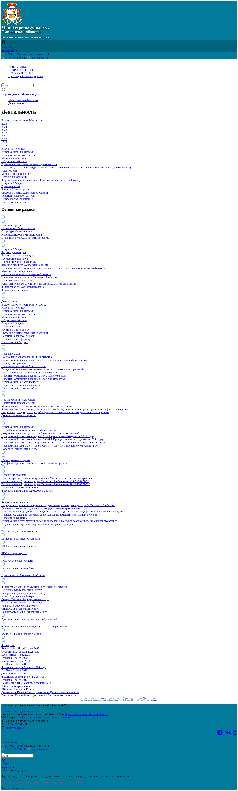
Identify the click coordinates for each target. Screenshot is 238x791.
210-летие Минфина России (18, 689)
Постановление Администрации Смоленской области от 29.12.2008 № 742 (45, 484)
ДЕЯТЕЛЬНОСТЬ (19, 66)
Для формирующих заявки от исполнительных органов (34, 463)
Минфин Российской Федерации (21, 538)
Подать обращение (9, 48)
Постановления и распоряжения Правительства (29, 372)
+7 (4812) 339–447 (15, 57)
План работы (9, 170)
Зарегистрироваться (13, 787)
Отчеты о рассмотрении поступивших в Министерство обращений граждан (46, 478)
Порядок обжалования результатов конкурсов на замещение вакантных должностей (51, 514)
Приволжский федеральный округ (21, 602)
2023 (4, 129)
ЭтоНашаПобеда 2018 (14, 670)
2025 (4, 123)
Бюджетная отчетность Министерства (23, 120)
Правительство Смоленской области (23, 575)
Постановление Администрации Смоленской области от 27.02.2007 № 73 (45, 481)
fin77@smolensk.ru (149, 700)
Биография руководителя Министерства (25, 237)
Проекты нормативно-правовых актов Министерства (33, 378)
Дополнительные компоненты (19, 448)
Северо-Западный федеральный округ (24, 593)
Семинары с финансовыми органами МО (26, 682)
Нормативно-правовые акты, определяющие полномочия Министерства (44, 359)
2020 (4, 139)
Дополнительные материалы (18, 415)
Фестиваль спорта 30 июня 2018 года (23, 667)
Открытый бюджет (12, 183)
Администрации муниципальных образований (29, 619)
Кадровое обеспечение (14, 502)
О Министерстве (11, 225)
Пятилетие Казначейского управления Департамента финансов (39, 695)
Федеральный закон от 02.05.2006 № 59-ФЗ (27, 490)
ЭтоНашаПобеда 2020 (14, 657)
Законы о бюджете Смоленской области (25, 264)
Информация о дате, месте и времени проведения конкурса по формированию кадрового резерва (59, 520)
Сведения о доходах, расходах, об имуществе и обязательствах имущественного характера (55, 412)
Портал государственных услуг (20, 531)
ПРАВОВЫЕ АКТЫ (20, 73)
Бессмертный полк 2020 (15, 654)
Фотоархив (8, 645)
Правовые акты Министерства (19, 487)
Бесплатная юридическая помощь (21, 633)
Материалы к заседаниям (16, 173)
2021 (4, 136)
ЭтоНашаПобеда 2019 (14, 664)
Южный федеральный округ (18, 596)
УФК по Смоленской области (18, 546)
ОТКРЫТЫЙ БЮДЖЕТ (22, 69)
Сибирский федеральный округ (20, 608)
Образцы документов (14, 517)
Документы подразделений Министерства (26, 356)
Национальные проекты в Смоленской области (29, 277)
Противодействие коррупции (25, 76)
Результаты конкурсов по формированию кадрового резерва (37, 524)
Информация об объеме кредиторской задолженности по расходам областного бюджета (53, 268)
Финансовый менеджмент (17, 289)
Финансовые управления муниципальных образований (34, 626)
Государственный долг (14, 258)
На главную (10, 742)
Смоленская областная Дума (18, 567)
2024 (4, 126)
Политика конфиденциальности (20, 711)
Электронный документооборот (20, 388)
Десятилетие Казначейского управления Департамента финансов (40, 692)
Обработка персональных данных (21, 385)
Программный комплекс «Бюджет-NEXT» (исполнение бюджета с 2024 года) (47, 436)
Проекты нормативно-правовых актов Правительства (33, 375)
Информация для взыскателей (19, 154)
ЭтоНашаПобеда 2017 (14, 679)
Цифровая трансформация (17, 198)
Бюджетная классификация (17, 255)
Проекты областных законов (18, 280)
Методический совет (13, 158)
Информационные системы (17, 151)
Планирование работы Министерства (23, 366)
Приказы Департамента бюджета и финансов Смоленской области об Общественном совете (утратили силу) (66, 167)
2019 (4, 142)
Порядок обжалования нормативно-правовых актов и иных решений (42, 369)
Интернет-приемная (13, 148)
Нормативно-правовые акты (18, 402)
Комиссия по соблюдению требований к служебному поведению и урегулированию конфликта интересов (64, 409)
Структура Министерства (16, 231)
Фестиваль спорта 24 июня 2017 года (23, 676)
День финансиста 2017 (14, 673)
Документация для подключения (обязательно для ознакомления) (40, 433)
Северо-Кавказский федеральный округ (25, 599)
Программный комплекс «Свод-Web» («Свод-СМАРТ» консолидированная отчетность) (53, 442)
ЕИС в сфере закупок (14, 553)
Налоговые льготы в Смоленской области (26, 274)
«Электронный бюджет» (15, 460)
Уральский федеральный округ (19, 605)
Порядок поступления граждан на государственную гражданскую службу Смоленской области (58, 505)
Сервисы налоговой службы (18, 195)
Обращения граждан (13, 363)
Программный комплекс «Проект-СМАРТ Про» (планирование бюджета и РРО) (49, 445)
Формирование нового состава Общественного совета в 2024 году (41, 180)
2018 (4, 145)
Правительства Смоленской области (86, 714)
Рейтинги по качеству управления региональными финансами (38, 283)
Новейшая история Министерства (21, 234)
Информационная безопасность (20, 381)
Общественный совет (14, 161)
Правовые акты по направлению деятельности (29, 164)
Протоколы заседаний (14, 176)
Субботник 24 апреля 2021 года (20, 651)
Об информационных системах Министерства (29, 430)
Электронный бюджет (14, 201)
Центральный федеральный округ (21, 589)
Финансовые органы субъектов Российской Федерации (34, 586)
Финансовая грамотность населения (22, 286)
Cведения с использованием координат (24, 192)
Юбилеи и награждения (15, 686)
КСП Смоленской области (17, 560)
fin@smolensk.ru (39, 57)
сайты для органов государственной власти (45, 717)
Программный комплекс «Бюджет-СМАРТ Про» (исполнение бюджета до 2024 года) (52, 439)
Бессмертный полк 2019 (15, 660)
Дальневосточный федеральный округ (24, 611)
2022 (4, 133)
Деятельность (9, 301)
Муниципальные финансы (17, 271)
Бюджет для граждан (13, 252)
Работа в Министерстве (15, 189)
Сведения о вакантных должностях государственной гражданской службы (45, 508)
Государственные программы (18, 261)
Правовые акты (10, 186)
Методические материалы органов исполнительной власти (36, 405)
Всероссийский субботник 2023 (20, 648)
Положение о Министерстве (18, 228)
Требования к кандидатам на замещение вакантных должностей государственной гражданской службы (63, 511)
